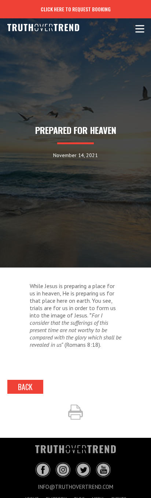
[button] (140, 27)
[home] (38, 27)
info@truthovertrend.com (75, 486)
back (25, 386)
